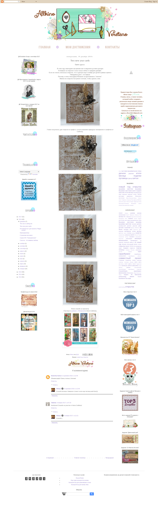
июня (22, 256)
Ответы (55, 385)
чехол (134, 264)
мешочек (127, 205)
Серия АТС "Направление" (28, 238)
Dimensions (138, 196)
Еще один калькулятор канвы (80, 480)
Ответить (54, 381)
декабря (22, 221)
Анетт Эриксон (123, 200)
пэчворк (128, 250)
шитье (135, 178)
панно (127, 246)
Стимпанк (121, 260)
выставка (124, 171)
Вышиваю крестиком (125, 191)
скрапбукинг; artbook (134, 256)
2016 (20, 219)
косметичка (122, 205)
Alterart (120, 267)
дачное (122, 173)
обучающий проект (132, 244)
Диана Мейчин (137, 200)
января (22, 268)
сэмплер (121, 262)
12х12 (120, 213)
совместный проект (130, 258)
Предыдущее (110, 458)
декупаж (131, 173)
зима (131, 229)
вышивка (138, 189)
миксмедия (138, 238)
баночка (128, 216)
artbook (128, 267)
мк (140, 240)
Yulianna (53, 402)
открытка (85, 357)
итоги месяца (129, 192)
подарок (138, 191)
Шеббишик (124, 265)
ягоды (139, 265)
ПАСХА (139, 194)
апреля (22, 261)
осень (135, 194)
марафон (131, 236)
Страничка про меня (26, 235)
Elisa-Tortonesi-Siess (131, 198)
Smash (139, 276)
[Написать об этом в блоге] (85, 354)
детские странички (124, 227)
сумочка (139, 260)
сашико (131, 205)
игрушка (124, 194)
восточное (121, 198)
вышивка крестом (126, 189)
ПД (134, 246)
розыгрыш (138, 250)
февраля (23, 266)
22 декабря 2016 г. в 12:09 (70, 376)
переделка (138, 246)
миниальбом (123, 240)
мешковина (138, 236)
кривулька (129, 196)
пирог (120, 248)
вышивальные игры (134, 171)
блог (120, 171)
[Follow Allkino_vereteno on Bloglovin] (130, 146)
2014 (20, 274)
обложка (124, 244)
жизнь (120, 229)
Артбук (121, 216)
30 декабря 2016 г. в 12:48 (72, 388)
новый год (79, 357)
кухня (134, 191)
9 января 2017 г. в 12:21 (71, 415)
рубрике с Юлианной (78, 311)
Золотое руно (122, 201)
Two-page (128, 278)
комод (133, 233)
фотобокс (121, 264)
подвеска (132, 248)
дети (139, 226)
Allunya (58, 388)
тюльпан (126, 262)
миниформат (134, 240)
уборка (131, 262)
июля (22, 253)
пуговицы (123, 178)
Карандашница (24, 233)
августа (22, 251)
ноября (22, 243)
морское (130, 194)
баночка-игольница (124, 203)
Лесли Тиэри (130, 201)
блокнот (130, 218)
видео (139, 218)
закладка (126, 229)
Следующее (50, 458)
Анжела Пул (130, 200)
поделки (137, 176)
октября (22, 246)
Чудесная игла (137, 201)
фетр (130, 178)
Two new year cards (25, 226)
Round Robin (80, 478)
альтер (139, 213)
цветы (130, 264)
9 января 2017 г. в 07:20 (64, 402)
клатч (140, 203)
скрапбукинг (124, 254)
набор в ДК (133, 242)
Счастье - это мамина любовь (29, 240)
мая (21, 258)
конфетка (138, 233)
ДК (140, 227)
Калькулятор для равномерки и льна (80, 482)
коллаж (129, 233)
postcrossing (122, 276)
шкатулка (121, 192)
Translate (35, 174)
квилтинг (121, 233)
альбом (132, 213)
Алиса (139, 198)
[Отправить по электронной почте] (83, 354)
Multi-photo (138, 274)
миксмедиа (129, 238)
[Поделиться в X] (88, 354)
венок (135, 218)
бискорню (133, 203)
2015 (20, 272)
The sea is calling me (26, 223)
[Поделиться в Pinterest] (92, 354)
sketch (132, 276)
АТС (124, 216)
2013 (20, 277)
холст (126, 264)
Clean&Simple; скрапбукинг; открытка (130, 269)
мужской (126, 242)
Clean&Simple (137, 267)
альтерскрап (122, 214)
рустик (120, 251)
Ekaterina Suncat (56, 376)
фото (140, 262)
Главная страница (79, 458)
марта (22, 264)
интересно (127, 231)
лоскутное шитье (123, 236)
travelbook (122, 278)
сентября (23, 248)
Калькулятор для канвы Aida (79, 484)
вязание (134, 224)
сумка (134, 260)
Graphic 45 (128, 274)
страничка (128, 260)
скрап (139, 251)
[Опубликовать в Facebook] (90, 354)
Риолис (133, 250)
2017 (20, 217)
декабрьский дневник (125, 225)
